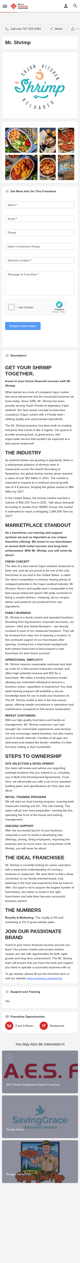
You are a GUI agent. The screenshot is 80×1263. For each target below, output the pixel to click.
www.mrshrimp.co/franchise (44, 978)
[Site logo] (20, 6)
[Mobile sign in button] (66, 6)
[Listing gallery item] (21, 140)
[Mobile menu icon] (5, 6)
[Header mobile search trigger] (75, 6)
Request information (22, 326)
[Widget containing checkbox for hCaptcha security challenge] (36, 307)
